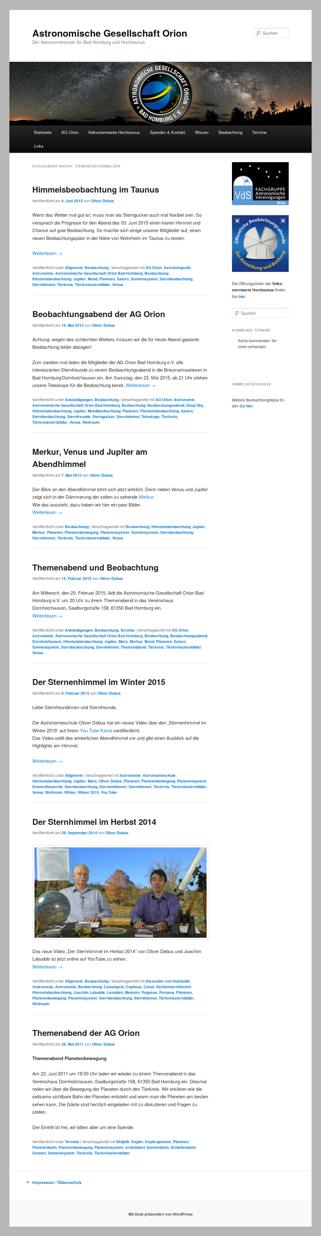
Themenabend (133, 647)
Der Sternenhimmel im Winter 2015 (98, 681)
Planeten (107, 279)
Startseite (42, 132)
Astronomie (42, 273)
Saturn (123, 279)
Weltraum (91, 422)
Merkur (146, 496)
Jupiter (79, 279)
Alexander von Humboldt (167, 981)
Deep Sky (194, 405)
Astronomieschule (159, 775)
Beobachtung (230, 132)
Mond (92, 279)
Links (39, 146)
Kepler (137, 1141)
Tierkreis (65, 284)
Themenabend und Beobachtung (95, 567)
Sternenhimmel (113, 786)
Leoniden (115, 992)
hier (242, 296)
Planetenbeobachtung (159, 411)
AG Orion (153, 267)
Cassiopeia (114, 986)
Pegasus (149, 992)
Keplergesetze (158, 1141)
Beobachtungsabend (165, 405)
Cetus (149, 986)
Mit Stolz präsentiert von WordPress (161, 1214)
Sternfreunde (79, 416)
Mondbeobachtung (104, 411)
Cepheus (134, 986)
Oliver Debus (102, 201)
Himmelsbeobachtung (51, 279)
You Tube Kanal (96, 730)
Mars (123, 641)
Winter (70, 792)
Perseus (166, 992)
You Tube (109, 792)
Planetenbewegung (81, 532)
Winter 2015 (88, 792)
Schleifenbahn (183, 1147)
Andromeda (42, 986)
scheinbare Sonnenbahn (147, 1147)
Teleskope (150, 416)
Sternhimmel (43, 284)
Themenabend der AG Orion (86, 1032)
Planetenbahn (44, 1147)
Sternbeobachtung (176, 279)
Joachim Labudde (89, 992)
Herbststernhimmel (173, 986)
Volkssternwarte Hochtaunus (114, 132)
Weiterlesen (47, 253)
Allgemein (74, 267)
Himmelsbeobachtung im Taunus (95, 189)
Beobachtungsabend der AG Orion (98, 314)
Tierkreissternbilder (92, 284)
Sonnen (39, 1153)
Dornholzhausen (46, 641)
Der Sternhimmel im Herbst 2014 (94, 821)
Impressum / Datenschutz (57, 1182)
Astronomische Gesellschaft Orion (109, 33)
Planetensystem (114, 532)
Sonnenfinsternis (47, 786)
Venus (117, 284)
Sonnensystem (144, 279)
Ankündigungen (79, 399)
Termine (259, 132)
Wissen (201, 132)
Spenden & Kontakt (167, 132)
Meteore (132, 992)
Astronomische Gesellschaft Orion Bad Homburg (99, 273)
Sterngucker (103, 416)
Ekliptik (122, 1141)
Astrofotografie (177, 267)
